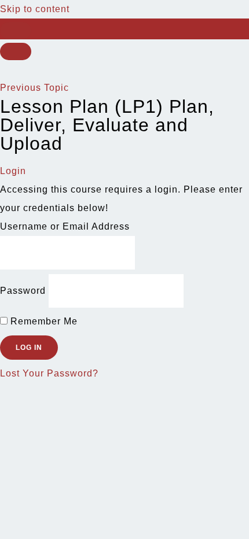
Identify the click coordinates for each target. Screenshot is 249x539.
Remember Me (43, 321)
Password (23, 291)
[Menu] (15, 51)
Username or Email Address (65, 226)
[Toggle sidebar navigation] (15, 30)
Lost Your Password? (49, 373)
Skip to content (34, 9)
